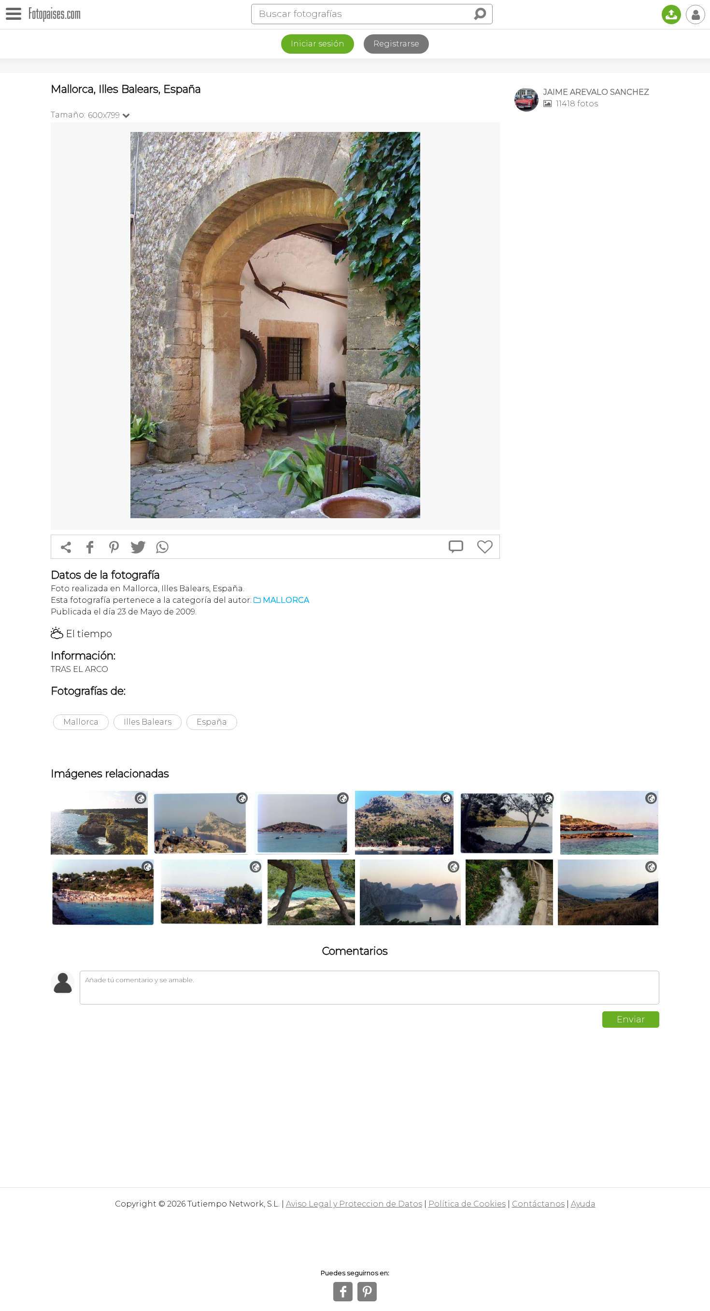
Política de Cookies (467, 1204)
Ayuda (583, 1204)
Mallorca (81, 722)
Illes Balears (147, 722)
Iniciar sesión (317, 43)
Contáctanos (538, 1204)
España (212, 722)
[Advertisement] (586, 271)
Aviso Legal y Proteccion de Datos (354, 1204)
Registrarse (396, 43)
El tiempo (81, 634)
